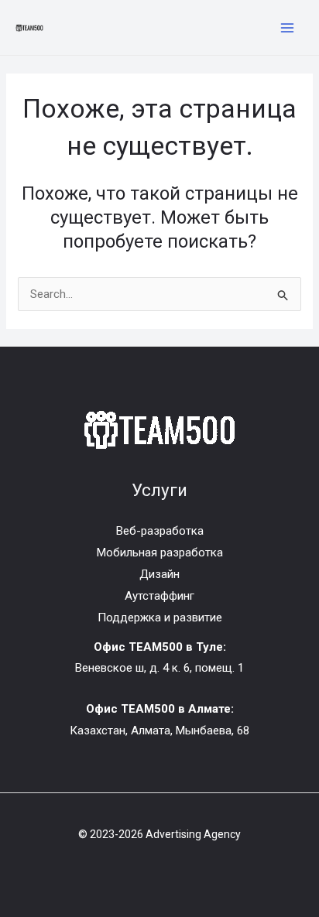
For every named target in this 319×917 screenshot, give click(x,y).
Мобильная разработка (160, 552)
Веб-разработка (160, 531)
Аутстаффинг (159, 596)
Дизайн (159, 574)
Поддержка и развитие (160, 617)
